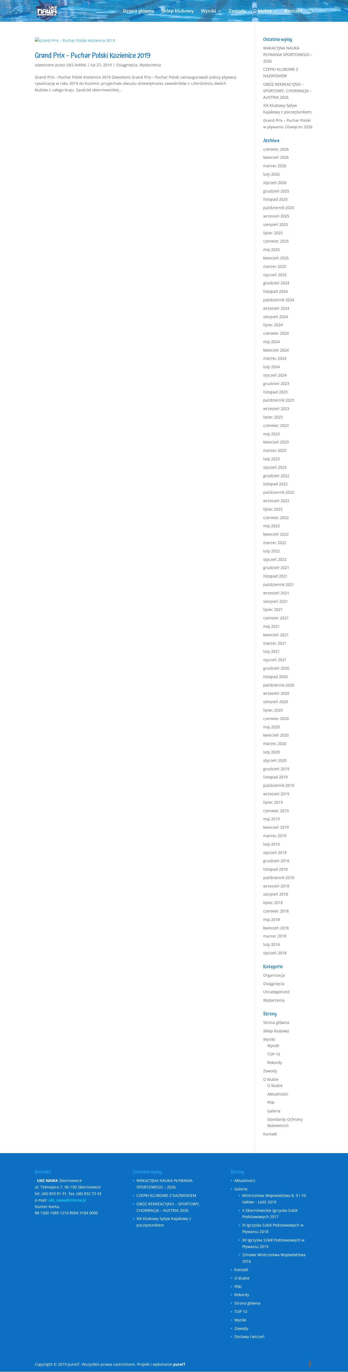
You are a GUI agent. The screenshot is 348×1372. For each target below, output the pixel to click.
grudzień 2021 (276, 567)
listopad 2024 (275, 291)
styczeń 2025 (275, 274)
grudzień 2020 (276, 668)
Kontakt (293, 11)
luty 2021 (271, 651)
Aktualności (277, 1094)
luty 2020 (271, 752)
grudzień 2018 (276, 860)
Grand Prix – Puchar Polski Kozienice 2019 (92, 55)
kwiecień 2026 (276, 157)
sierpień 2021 (275, 601)
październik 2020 (278, 685)
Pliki (271, 1102)
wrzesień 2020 (276, 693)
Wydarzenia (150, 64)
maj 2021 (271, 626)
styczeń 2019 (275, 852)
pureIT (179, 1364)
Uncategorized (276, 991)
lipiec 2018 (273, 902)
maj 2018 (271, 919)
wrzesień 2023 (276, 408)
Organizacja (274, 975)
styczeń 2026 (275, 182)
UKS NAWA (76, 64)
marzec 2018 (274, 936)
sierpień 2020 (275, 701)
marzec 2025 (274, 266)
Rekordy (274, 1062)
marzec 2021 (274, 643)
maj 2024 (271, 341)
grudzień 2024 (276, 282)
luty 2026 (271, 174)
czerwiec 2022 (276, 517)
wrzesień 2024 (276, 308)
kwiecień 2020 (276, 735)
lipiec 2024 (273, 324)
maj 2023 (271, 433)
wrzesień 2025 (276, 216)
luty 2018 (271, 944)
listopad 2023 (275, 392)
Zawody (237, 11)
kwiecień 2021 (276, 634)
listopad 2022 (275, 483)
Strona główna (138, 11)
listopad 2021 (275, 576)
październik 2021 (278, 584)
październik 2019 (278, 785)
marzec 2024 (274, 358)
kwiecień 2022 (276, 534)
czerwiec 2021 (276, 617)
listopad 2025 (275, 199)
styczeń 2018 (275, 952)
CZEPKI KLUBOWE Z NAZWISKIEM (166, 1195)
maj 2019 (271, 818)
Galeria (273, 1110)
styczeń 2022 (275, 559)
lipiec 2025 (273, 232)
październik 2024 (278, 299)
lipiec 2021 (273, 609)
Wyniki (208, 11)
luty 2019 (271, 844)
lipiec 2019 (273, 802)
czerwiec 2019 (276, 810)
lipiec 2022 (273, 509)
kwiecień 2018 (276, 927)
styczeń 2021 (275, 659)
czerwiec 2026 (276, 149)
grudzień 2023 (276, 383)
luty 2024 (271, 366)
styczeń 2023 (275, 467)
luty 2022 (271, 551)
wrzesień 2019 (276, 793)
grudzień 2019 (276, 768)
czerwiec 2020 (276, 718)
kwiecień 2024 (276, 350)
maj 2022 (271, 525)
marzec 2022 (274, 542)
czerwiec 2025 (276, 241)
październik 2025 (278, 207)
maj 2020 (271, 727)
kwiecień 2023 (276, 442)
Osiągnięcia (126, 64)
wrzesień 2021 (276, 592)
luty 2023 (271, 458)
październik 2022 (278, 492)
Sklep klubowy (177, 11)
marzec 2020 (274, 743)
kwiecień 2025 (276, 257)
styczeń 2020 (275, 760)
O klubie (262, 11)
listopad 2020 (275, 676)
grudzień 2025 (276, 191)
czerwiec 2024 (276, 333)
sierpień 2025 (275, 224)
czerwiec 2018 (276, 911)
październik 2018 (278, 877)
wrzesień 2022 (276, 500)
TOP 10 (273, 1054)
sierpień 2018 (275, 894)
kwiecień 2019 (276, 827)
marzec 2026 (274, 165)
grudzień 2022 (276, 475)
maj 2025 (271, 249)
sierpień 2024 (275, 316)
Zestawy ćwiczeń (249, 1336)
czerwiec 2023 (276, 425)
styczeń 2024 (275, 375)
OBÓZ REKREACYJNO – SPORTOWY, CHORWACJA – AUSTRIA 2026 (287, 91)
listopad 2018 (275, 869)
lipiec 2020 (273, 710)
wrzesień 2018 (276, 886)
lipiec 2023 (273, 417)
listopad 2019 (275, 777)
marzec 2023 (274, 450)
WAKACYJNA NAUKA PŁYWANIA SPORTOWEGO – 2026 (287, 54)
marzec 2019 (274, 835)
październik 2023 (278, 400)
